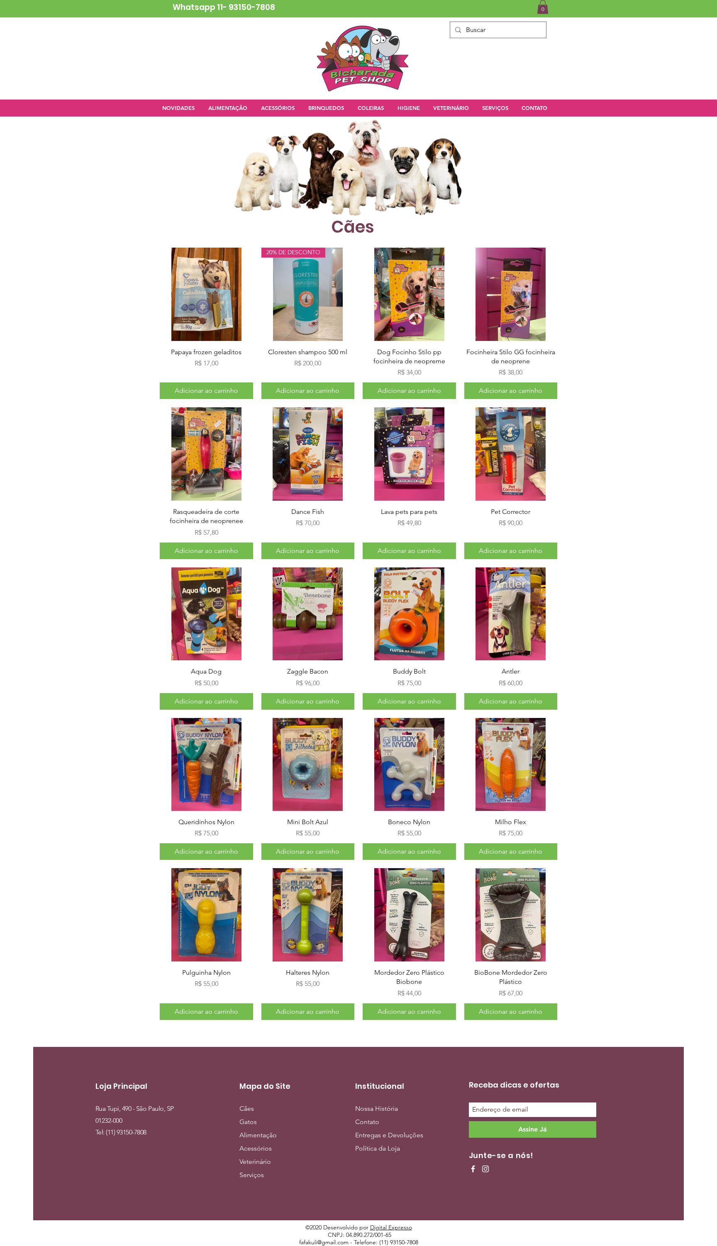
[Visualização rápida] (206, 294)
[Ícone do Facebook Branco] (473, 1168)
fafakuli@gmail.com (324, 1242)
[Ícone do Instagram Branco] (485, 1168)
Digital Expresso (391, 1227)
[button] (543, 7)
